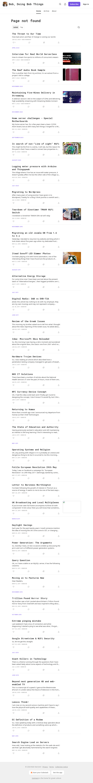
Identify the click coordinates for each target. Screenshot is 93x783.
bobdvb (23, 78)
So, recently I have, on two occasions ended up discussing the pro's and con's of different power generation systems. (36, 547)
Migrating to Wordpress (26, 191)
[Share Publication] (65, 4)
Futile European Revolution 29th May (34, 467)
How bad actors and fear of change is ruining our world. (34, 37)
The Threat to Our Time (26, 33)
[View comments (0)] (29, 42)
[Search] (60, 4)
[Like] (13, 62)
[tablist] (18, 27)
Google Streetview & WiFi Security (33, 638)
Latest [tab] (15, 27)
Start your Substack (40, 772)
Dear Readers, (17, 581)
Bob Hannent (26, 39)
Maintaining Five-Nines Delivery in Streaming (33, 94)
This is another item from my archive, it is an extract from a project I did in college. (35, 74)
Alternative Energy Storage (28, 276)
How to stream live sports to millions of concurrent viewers (35, 57)
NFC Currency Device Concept (29, 391)
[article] (46, 38)
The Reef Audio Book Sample (28, 70)
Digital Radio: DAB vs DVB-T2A (30, 298)
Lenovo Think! (20, 701)
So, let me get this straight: (22, 641)
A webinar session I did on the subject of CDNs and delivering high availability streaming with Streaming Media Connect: (36, 100)
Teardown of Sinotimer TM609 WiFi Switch (32, 211)
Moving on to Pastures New (28, 577)
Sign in (86, 4)
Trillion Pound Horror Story (29, 598)
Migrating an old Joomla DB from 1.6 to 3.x (34, 234)
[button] (38, 11)
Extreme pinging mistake (26, 620)
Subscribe (74, 4)
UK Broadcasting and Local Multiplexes (35, 502)
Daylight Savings (22, 525)
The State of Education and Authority (35, 426)
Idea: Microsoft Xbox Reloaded (30, 338)
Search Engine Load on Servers (30, 742)
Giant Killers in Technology (29, 658)
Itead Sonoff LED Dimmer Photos (31, 253)
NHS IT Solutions (22, 374)
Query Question (21, 560)
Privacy (45, 767)
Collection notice (61, 767)
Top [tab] (21, 27)
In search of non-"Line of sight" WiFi (35, 143)
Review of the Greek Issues (28, 321)
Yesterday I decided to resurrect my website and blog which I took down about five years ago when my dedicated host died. (36, 240)
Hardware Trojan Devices (26, 356)
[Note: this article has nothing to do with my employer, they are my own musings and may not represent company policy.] (35, 303)
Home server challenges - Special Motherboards (32, 120)
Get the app (57, 772)
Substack (35, 778)
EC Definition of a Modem (27, 719)
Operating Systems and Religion (31, 449)
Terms (51, 767)
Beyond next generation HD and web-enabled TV (33, 683)
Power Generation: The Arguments (32, 542)
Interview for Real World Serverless (34, 54)
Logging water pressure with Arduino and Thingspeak (34, 168)
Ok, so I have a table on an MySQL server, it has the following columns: (36, 564)
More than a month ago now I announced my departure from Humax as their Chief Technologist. (36, 413)
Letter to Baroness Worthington (31, 484)
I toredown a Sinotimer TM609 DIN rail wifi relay (31, 215)
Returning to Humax (23, 409)
